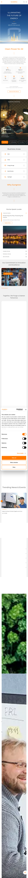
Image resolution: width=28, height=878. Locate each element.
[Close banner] (25, 409)
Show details (20, 453)
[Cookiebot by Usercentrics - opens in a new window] (17, 409)
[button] (25, 873)
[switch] (24, 439)
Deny (14, 467)
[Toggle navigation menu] (26, 2)
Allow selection (14, 462)
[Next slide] (26, 501)
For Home (5, 142)
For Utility (21, 142)
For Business (13, 142)
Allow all (14, 457)
